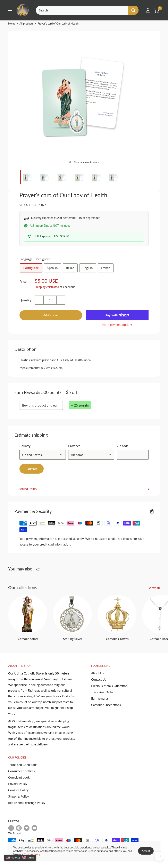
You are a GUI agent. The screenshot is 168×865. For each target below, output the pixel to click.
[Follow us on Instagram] (19, 828)
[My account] (148, 10)
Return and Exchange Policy (26, 802)
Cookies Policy (18, 790)
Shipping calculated (47, 287)
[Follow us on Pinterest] (27, 828)
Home (11, 23)
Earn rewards (100, 698)
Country (25, 446)
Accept (146, 851)
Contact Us (98, 679)
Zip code (122, 446)
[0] (156, 10)
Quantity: (25, 300)
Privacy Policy (17, 783)
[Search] (133, 10)
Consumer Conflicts (21, 771)
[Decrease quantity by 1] (39, 300)
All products (26, 23)
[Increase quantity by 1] (61, 300)
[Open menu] (10, 10)
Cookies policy (32, 854)
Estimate (31, 469)
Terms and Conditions (22, 764)
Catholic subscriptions (106, 705)
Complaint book (19, 777)
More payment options (117, 324)
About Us (97, 673)
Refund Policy (27, 489)
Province (74, 446)
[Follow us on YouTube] (34, 828)
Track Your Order (102, 692)
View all (155, 588)
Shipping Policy (18, 796)
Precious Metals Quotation (109, 686)
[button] (20, 858)
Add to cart (50, 315)
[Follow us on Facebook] (11, 828)
